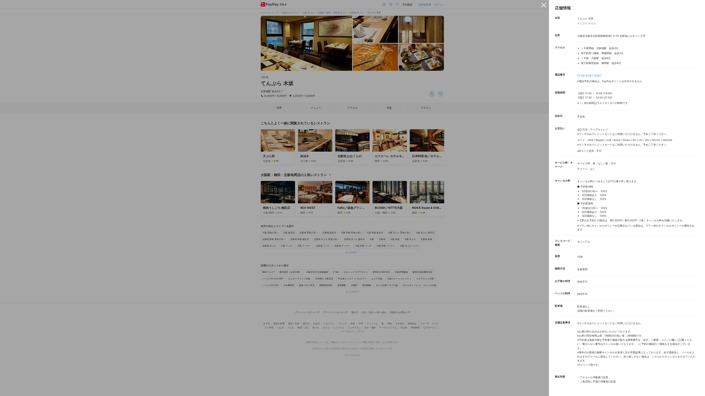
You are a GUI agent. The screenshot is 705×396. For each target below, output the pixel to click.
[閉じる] (544, 5)
